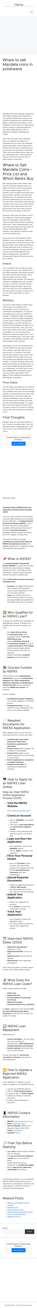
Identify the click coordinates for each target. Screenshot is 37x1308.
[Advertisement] (18, 34)
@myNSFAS (18, 1130)
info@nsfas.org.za (18, 1123)
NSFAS (17, 1133)
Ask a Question (18, 444)
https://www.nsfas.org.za (21, 811)
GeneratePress (27, 1305)
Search (5, 1228)
